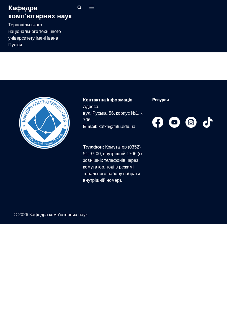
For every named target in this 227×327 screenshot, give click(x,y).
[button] (79, 7)
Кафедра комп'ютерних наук (40, 12)
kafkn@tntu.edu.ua (117, 126)
